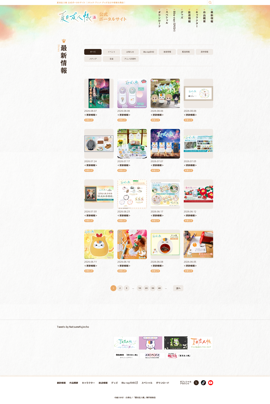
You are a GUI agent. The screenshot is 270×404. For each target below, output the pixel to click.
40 (159, 288)
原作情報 (204, 52)
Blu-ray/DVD (174, 20)
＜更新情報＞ (90, 114)
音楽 (111, 59)
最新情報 (212, 17)
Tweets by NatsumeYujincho (73, 327)
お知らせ (130, 52)
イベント (111, 52)
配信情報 (186, 52)
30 (153, 288)
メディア (93, 59)
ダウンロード (159, 19)
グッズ (182, 15)
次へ (178, 288)
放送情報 (189, 17)
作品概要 (204, 17)
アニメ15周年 (130, 59)
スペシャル (167, 17)
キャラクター (197, 19)
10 (139, 288)
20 (146, 288)
